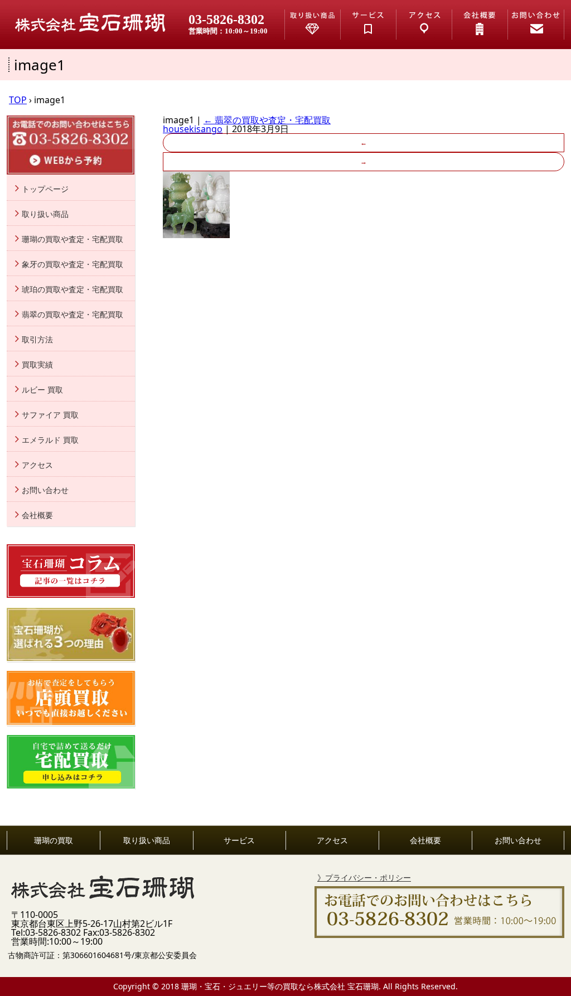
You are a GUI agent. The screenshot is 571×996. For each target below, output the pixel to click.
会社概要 (37, 515)
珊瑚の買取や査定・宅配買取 (72, 239)
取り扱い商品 (45, 214)
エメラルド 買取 (50, 440)
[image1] (196, 235)
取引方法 (37, 340)
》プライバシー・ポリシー (364, 877)
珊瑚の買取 (53, 840)
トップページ (45, 189)
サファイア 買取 (50, 415)
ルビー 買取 (42, 390)
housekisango (192, 129)
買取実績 (37, 365)
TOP (18, 100)
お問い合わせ (45, 490)
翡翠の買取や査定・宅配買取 (267, 120)
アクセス (37, 465)
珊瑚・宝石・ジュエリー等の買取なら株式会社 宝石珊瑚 (280, 986)
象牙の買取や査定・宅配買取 (72, 264)
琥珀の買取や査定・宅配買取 (72, 289)
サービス (239, 840)
